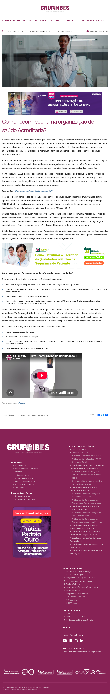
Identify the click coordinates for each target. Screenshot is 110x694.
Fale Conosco (20, 488)
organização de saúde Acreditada (33, 415)
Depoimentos (22, 475)
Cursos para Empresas (24, 499)
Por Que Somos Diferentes (26, 469)
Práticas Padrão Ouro (75, 617)
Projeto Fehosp (72, 584)
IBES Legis (72, 603)
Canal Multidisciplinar (23, 478)
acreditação (8, 415)
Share (92, 415)
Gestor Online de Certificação (78, 571)
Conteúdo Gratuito (70, 20)
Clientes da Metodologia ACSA (87, 459)
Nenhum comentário (99, 31)
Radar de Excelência (76, 597)
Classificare (73, 600)
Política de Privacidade (74, 648)
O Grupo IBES (96, 20)
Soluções (55, 20)
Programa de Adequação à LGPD (80, 578)
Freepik (21, 403)
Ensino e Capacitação (38, 20)
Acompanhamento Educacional (79, 581)
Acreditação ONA (79, 449)
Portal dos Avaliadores (24, 484)
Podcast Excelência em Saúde (79, 620)
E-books (69, 614)
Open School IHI (72, 590)
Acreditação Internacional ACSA (88, 456)
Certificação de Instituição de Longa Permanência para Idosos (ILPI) (86, 474)
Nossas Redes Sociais (73, 635)
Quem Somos (20, 465)
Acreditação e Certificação (13, 20)
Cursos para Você (22, 496)
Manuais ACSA (80, 462)
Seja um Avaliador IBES (24, 481)
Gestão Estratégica (74, 575)
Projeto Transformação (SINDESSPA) (82, 587)
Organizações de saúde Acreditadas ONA (34, 191)
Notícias (85, 20)
